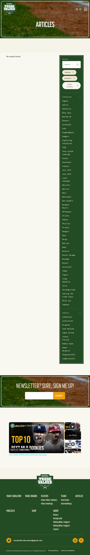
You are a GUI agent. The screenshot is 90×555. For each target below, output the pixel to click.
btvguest (68, 78)
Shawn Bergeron (66, 349)
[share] (60, 425)
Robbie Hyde (67, 344)
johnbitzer (67, 317)
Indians (68, 72)
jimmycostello (68, 359)
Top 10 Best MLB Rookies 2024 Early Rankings (36, 425)
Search (65, 59)
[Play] (73, 444)
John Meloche (68, 329)
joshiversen (67, 321)
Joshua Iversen (65, 338)
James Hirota (68, 333)
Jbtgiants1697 (68, 355)
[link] (12, 426)
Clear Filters (70, 85)
